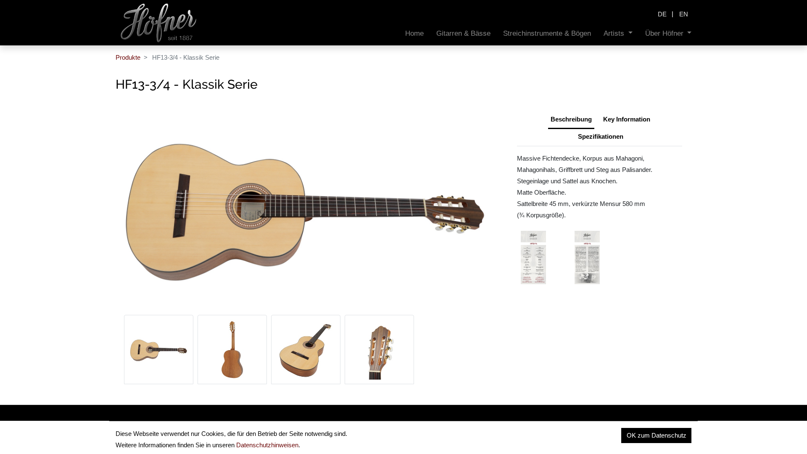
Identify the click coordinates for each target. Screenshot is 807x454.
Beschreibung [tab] (571, 119)
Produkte (128, 57)
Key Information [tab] (626, 119)
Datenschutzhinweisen (267, 445)
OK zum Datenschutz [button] (656, 435)
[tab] (600, 137)
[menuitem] (414, 33)
